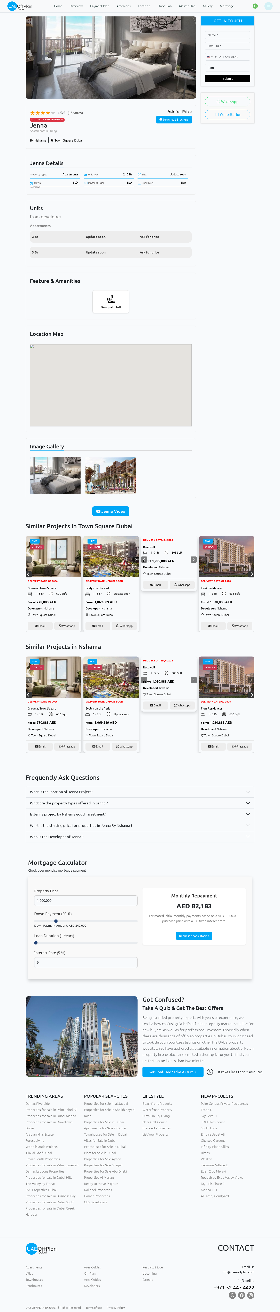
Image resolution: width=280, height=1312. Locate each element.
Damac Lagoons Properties (45, 1171)
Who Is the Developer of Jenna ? (56, 837)
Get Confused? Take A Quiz (171, 1072)
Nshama (38, 140)
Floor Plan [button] (165, 6)
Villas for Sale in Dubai (100, 1140)
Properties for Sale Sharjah (103, 1165)
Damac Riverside (38, 1103)
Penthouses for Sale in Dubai (105, 1146)
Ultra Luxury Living (156, 1116)
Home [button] (58, 6)
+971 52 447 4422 (233, 1287)
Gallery (208, 6)
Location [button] (144, 6)
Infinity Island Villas (215, 1146)
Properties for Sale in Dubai (104, 1122)
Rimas (205, 1153)
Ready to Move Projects (101, 1183)
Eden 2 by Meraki (213, 1171)
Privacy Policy (116, 1307)
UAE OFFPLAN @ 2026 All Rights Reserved (53, 1307)
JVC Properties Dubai (41, 1190)
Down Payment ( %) (53, 913)
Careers (147, 1279)
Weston (206, 1159)
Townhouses (34, 1279)
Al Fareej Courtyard (215, 1196)
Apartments (70, 174)
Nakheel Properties (98, 1190)
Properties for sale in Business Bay (51, 1196)
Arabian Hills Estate (40, 1134)
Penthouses (34, 1286)
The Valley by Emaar (40, 1183)
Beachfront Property (157, 1103)
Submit (228, 79)
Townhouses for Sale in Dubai (105, 1134)
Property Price (46, 890)
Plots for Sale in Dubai (100, 1153)
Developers (92, 1286)
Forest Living (35, 1140)
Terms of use (94, 1307)
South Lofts (209, 1128)
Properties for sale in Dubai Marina (51, 1116)
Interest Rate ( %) (49, 952)
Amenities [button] (124, 6)
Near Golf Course (154, 1122)
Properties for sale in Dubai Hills (49, 1177)
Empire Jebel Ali (213, 1134)
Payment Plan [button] (99, 6)
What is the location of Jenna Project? (61, 792)
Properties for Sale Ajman (102, 1159)
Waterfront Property (157, 1110)
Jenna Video (112, 511)
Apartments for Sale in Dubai (105, 1128)
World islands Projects (42, 1146)
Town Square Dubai (68, 140)
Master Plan (187, 6)
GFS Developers (95, 1202)
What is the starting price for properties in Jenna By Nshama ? (81, 825)
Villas (29, 1273)
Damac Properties (97, 1196)
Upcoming (149, 1273)
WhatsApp (229, 101)
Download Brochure (175, 119)
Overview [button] (76, 6)
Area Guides (92, 1267)
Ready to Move (152, 1267)
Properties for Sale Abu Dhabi (105, 1171)
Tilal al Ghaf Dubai (39, 1153)
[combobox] (211, 56)
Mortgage (227, 6)
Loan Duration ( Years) (54, 935)
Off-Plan (90, 1273)
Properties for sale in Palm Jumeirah (52, 1165)
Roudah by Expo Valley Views (222, 1177)
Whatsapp (68, 626)
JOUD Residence (213, 1122)
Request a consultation (194, 936)
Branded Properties (156, 1128)
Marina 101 (209, 1190)
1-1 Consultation (227, 114)
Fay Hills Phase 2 (213, 1183)
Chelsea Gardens (213, 1140)
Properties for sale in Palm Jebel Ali (51, 1110)
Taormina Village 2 (214, 1165)
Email (42, 626)
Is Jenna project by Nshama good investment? (68, 814)
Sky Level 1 (209, 1116)
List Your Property (155, 1134)
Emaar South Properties (43, 1159)
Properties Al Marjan (99, 1177)
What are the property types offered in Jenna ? (69, 803)
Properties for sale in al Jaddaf (106, 1103)
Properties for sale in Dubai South (50, 1202)
